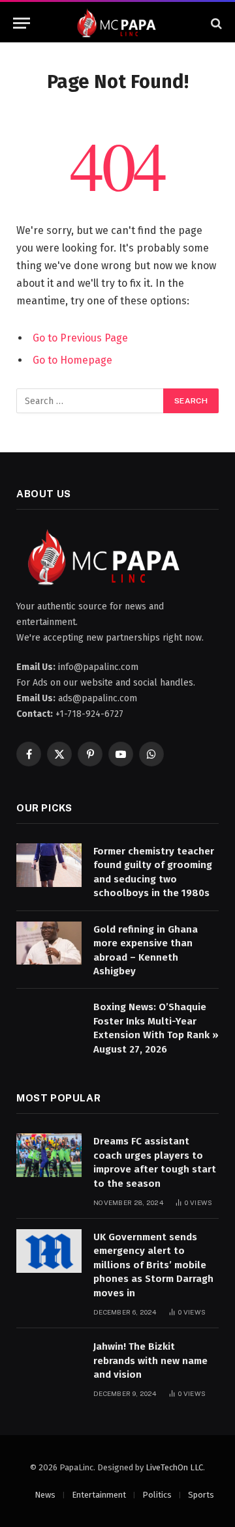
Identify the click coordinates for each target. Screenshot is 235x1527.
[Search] (215, 23)
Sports (201, 1495)
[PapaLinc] (117, 23)
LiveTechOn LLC (174, 1467)
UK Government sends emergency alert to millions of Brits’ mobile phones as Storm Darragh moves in (153, 1265)
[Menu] (21, 23)
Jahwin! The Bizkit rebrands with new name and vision (150, 1360)
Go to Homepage (72, 360)
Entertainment (99, 1495)
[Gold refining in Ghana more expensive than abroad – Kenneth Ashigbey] (49, 943)
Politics (157, 1495)
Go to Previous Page (80, 338)
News (45, 1495)
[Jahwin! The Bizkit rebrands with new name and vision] (49, 1360)
